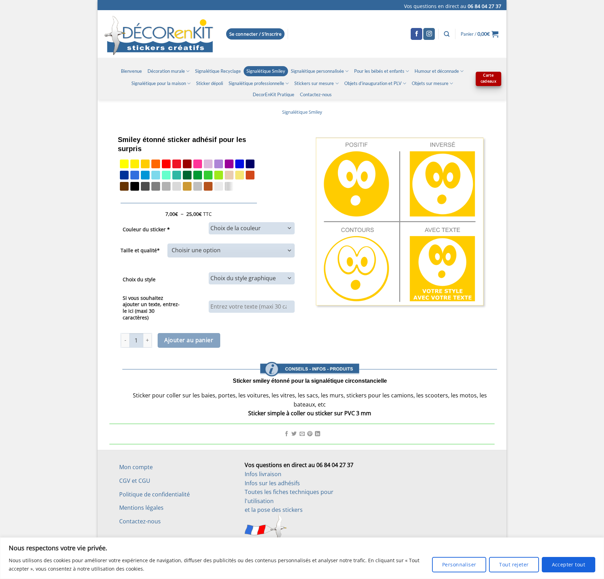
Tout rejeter (513, 564)
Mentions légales (141, 507)
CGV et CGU (134, 481)
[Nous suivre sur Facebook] (416, 34)
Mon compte (136, 467)
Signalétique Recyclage (218, 71)
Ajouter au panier (188, 340)
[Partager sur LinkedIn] (317, 434)
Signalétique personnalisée (317, 71)
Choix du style (139, 279)
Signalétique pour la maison (158, 83)
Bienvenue (131, 71)
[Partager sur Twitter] (294, 434)
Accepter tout (568, 564)
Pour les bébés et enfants (379, 71)
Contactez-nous (316, 94)
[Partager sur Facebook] (286, 434)
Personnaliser (459, 564)
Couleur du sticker (146, 229)
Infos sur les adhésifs (272, 483)
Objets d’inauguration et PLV (373, 83)
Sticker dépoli (209, 83)
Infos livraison (263, 474)
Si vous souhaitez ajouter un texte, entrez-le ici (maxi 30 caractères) (151, 308)
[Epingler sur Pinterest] (309, 434)
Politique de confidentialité (154, 494)
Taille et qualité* (140, 250)
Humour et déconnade (437, 71)
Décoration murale (166, 71)
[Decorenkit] (159, 34)
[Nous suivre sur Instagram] (429, 34)
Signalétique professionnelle (256, 83)
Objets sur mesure (430, 83)
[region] (302, 558)
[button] (255, 34)
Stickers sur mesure (314, 83)
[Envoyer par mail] (302, 434)
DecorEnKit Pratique (273, 94)
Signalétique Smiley (265, 71)
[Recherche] (446, 34)
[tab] (309, 351)
